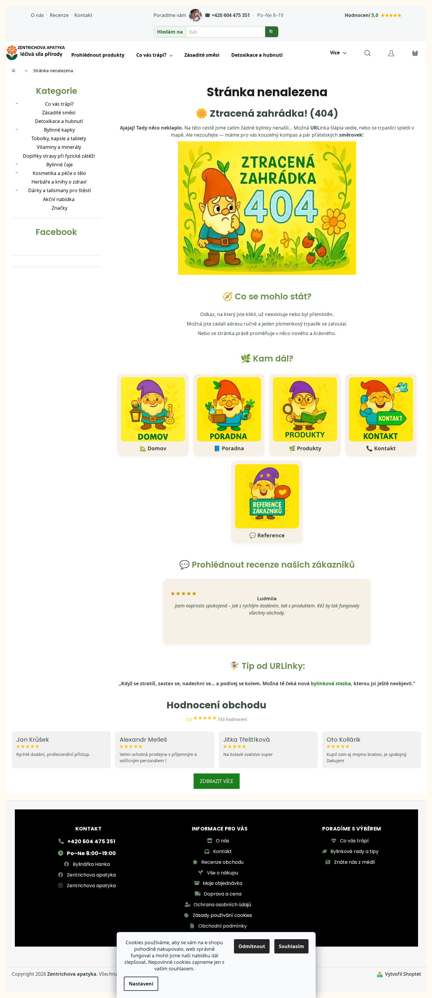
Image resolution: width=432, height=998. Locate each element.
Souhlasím (291, 946)
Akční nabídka (59, 199)
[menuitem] (97, 55)
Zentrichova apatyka (91, 874)
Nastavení (141, 983)
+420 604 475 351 (91, 841)
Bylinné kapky (59, 130)
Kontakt (83, 15)
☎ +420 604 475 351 (227, 15)
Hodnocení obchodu (216, 705)
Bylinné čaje (59, 164)
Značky (59, 208)
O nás (37, 15)
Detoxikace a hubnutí (59, 121)
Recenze (59, 15)
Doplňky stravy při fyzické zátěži (59, 156)
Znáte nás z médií (354, 862)
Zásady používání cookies (222, 915)
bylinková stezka (331, 683)
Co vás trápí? (59, 104)
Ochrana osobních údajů (222, 904)
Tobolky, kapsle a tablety (58, 138)
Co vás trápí (354, 840)
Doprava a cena (222, 893)
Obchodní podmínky (222, 926)
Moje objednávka (222, 883)
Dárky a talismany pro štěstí (59, 190)
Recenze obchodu (222, 862)
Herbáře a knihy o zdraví (58, 182)
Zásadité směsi (58, 112)
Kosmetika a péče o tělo (59, 173)
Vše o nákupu (222, 872)
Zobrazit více (216, 781)
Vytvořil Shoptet (403, 974)
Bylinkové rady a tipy (354, 851)
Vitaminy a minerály (59, 147)
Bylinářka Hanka (91, 864)
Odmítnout (251, 946)
